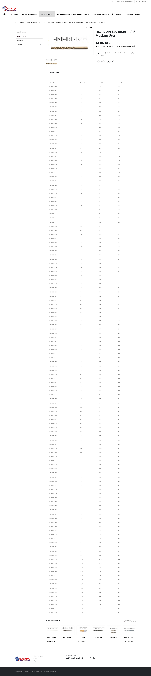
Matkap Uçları (131, 53)
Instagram (93, 658)
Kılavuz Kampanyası (29, 14)
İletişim (35, 661)
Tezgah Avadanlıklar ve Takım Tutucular (72, 14)
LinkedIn (104, 61)
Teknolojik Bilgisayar (49, 672)
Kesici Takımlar (46, 14)
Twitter (101, 61)
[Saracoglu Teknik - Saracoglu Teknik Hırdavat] (9, 8)
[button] (124, 621)
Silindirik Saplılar (100, 55)
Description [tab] (54, 72)
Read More (55, 629)
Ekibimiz (35, 658)
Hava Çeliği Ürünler (107, 53)
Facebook (97, 61)
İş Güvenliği (116, 14)
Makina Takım (123, 53)
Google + (108, 61)
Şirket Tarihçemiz (38, 656)
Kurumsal (13, 14)
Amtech (19, 45)
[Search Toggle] (112, 1)
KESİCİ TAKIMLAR (22, 32)
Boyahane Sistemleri (133, 14)
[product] (52, 629)
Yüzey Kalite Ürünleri (99, 14)
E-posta (112, 61)
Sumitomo (20, 40)
